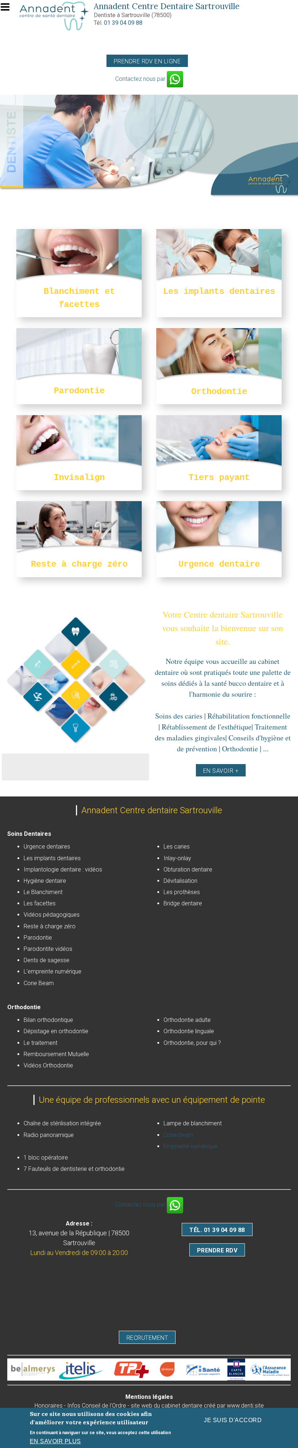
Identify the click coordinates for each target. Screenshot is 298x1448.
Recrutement (147, 1337)
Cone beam (178, 1135)
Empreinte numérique (190, 1146)
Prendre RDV (217, 1250)
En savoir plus (55, 1441)
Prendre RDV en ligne (147, 61)
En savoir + (220, 770)
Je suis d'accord (233, 1420)
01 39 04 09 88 (123, 22)
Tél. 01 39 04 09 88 (217, 1230)
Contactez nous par (141, 78)
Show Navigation (8, 9)
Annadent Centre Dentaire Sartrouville (166, 6)
